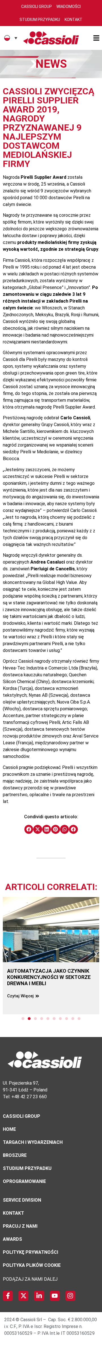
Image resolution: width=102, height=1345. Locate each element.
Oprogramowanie (24, 1181)
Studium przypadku (27, 1168)
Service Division (22, 1200)
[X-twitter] (23, 1296)
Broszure (15, 1155)
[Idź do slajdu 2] (29, 1018)
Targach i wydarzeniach (33, 1142)
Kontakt (73, 19)
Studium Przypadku (40, 19)
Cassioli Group (36, 6)
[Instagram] (70, 1296)
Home (9, 1129)
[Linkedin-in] (39, 1296)
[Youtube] (55, 1296)
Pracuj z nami (20, 1226)
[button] (28, 829)
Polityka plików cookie (32, 1265)
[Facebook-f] (8, 1296)
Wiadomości (68, 6)
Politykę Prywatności (30, 1252)
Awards (12, 1239)
